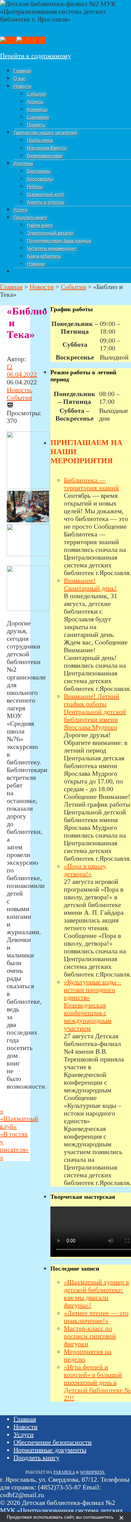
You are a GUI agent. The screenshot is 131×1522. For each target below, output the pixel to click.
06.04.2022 (22, 374)
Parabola (64, 1472)
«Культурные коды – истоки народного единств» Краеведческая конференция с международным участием (92, 1005)
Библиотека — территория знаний (91, 483)
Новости (19, 389)
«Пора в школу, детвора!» (85, 869)
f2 (9, 366)
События (19, 397)
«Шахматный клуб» (19, 1118)
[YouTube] (31, 40)
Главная (24, 1419)
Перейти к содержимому (35, 55)
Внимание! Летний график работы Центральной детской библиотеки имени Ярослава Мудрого (95, 712)
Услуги (23, 1434)
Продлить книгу (36, 1457)
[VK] (8, 40)
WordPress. (92, 1472)
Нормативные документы (49, 1450)
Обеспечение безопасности (52, 1442)
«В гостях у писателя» (14, 1145)
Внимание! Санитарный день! (90, 584)
